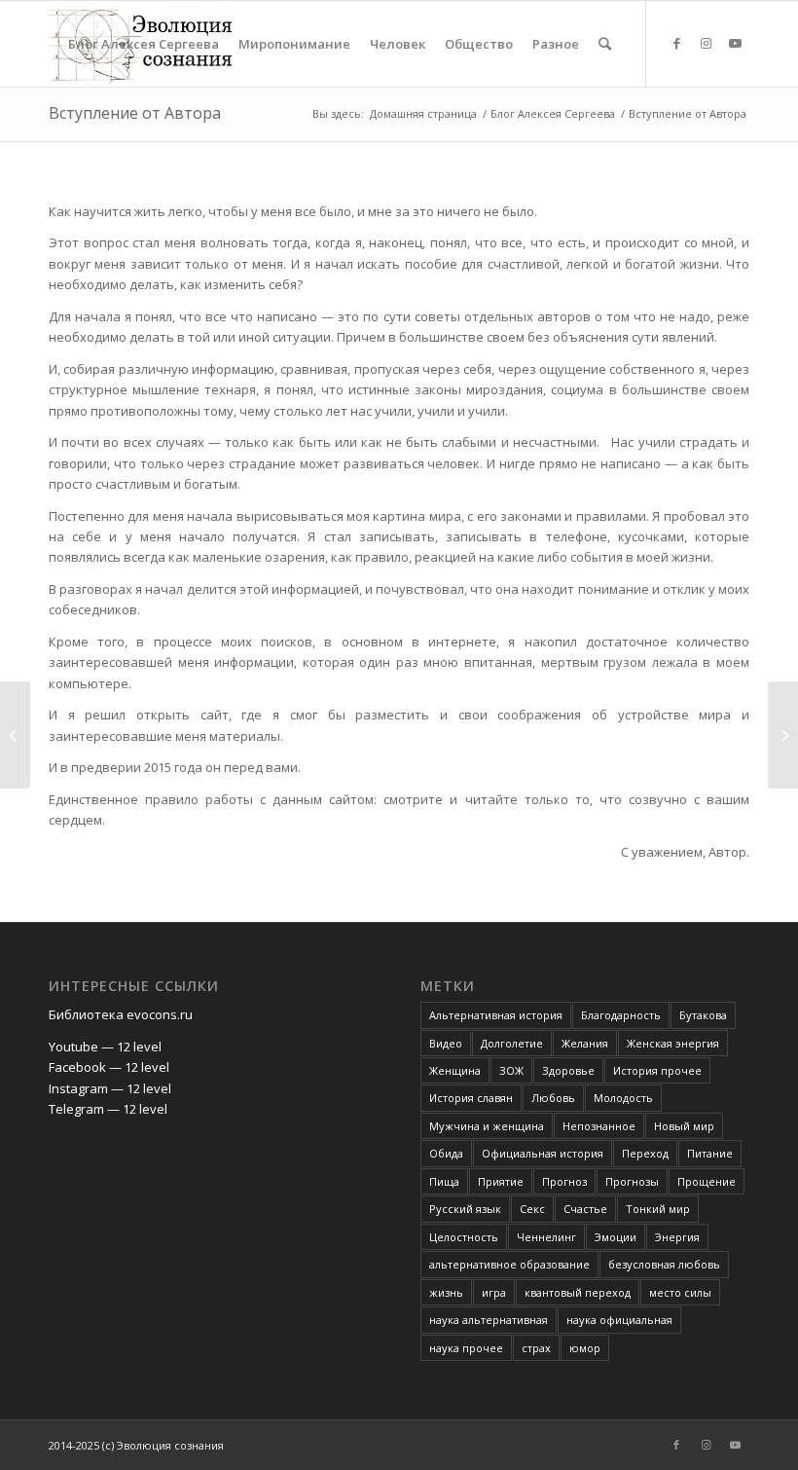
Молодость (623, 1097)
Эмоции (615, 1237)
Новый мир (684, 1126)
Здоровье (568, 1070)
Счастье (585, 1208)
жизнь (446, 1292)
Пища (444, 1181)
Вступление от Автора (135, 113)
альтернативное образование (509, 1264)
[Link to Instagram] (705, 42)
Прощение (706, 1181)
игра (494, 1292)
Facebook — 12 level (109, 1067)
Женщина (455, 1070)
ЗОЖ (511, 1070)
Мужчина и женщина (486, 1126)
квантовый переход (578, 1292)
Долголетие (512, 1043)
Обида (446, 1153)
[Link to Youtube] (734, 42)
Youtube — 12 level (105, 1046)
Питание (710, 1153)
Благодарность (621, 1015)
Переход (645, 1153)
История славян (471, 1097)
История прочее (657, 1070)
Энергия (677, 1237)
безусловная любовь (664, 1264)
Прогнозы (632, 1181)
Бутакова (703, 1015)
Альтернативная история (495, 1015)
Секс (532, 1208)
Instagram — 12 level (110, 1088)
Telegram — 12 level (108, 1109)
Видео (445, 1043)
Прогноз (564, 1181)
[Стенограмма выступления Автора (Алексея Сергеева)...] (15, 735)
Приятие (501, 1181)
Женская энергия (673, 1043)
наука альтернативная (488, 1319)
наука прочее (466, 1348)
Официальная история (542, 1153)
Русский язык (465, 1208)
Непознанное (598, 1126)
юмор (584, 1348)
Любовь (553, 1097)
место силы (680, 1292)
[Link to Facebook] (676, 42)
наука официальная (619, 1319)
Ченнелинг (546, 1237)
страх (536, 1348)
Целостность (463, 1237)
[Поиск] (605, 44)
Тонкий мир (658, 1208)
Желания (585, 1043)
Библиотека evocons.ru (121, 1014)
